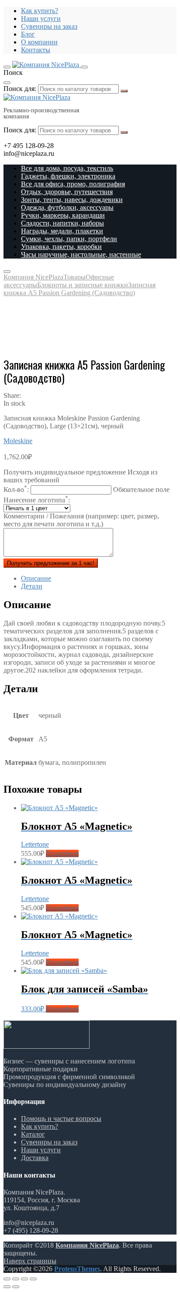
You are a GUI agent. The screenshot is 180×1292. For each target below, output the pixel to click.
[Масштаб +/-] (33, 1279)
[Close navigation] (6, 271)
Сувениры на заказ (49, 26)
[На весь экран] (24, 1279)
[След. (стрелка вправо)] (15, 1286)
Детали (31, 586)
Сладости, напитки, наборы (62, 223)
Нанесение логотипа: (36, 500)
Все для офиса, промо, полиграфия (73, 184)
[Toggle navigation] (6, 67)
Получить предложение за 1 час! (50, 563)
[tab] (99, 578)
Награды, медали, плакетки (62, 231)
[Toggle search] (84, 67)
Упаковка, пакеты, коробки (61, 246)
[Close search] (6, 82)
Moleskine (17, 440)
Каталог (33, 1134)
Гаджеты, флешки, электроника (68, 176)
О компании (39, 42)
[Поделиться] (15, 1279)
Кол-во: (86, 489)
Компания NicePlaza (87, 1245)
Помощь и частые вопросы (61, 1118)
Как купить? (39, 10)
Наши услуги (41, 18)
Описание (36, 578)
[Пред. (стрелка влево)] (6, 1286)
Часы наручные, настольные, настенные (81, 254)
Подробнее (62, 853)
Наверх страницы (29, 1261)
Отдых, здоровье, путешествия (67, 191)
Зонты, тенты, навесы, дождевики (72, 199)
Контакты (35, 50)
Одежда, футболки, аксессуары (67, 207)
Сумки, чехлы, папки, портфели (69, 238)
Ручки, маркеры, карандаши (63, 215)
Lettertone (35, 844)
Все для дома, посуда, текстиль (67, 168)
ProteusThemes (77, 1268)
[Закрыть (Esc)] (6, 1279)
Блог (28, 34)
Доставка (34, 1157)
